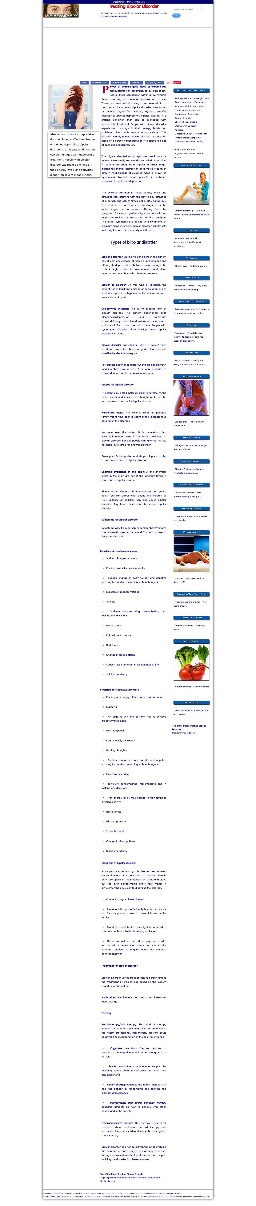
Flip (170, 82)
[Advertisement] (128, 54)
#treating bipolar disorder (134, 1177)
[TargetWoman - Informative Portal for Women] (69, 10)
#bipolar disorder (113, 1177)
